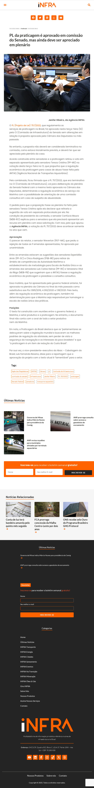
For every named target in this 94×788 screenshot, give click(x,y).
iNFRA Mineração (27, 676)
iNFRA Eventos (26, 666)
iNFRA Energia (26, 652)
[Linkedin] (35, 757)
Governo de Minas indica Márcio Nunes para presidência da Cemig (36, 421)
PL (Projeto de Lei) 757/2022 (26, 125)
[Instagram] (47, 757)
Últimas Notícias (14, 400)
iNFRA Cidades (26, 657)
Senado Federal (17, 382)
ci (49, 371)
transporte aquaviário (45, 382)
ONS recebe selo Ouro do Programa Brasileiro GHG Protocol (75, 522)
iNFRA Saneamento (28, 661)
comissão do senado (19, 376)
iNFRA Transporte (28, 647)
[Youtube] (29, 757)
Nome (22, 596)
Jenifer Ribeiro (49, 376)
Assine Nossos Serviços (30, 701)
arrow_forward (7, 529)
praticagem (75, 376)
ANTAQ (34, 371)
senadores (30, 382)
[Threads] (64, 757)
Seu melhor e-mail (27, 604)
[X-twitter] (58, 757)
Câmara (42, 371)
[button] (5, 5)
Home (22, 637)
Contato (23, 706)
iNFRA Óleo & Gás (28, 681)
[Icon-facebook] (41, 757)
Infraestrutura (35, 376)
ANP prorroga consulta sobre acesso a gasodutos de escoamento (83, 421)
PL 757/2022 (63, 376)
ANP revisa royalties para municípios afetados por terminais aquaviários (37, 444)
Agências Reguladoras (20, 371)
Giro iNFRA (25, 686)
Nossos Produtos (27, 696)
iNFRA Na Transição (28, 671)
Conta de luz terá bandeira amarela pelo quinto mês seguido (18, 522)
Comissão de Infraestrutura (63, 371)
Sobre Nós (24, 691)
